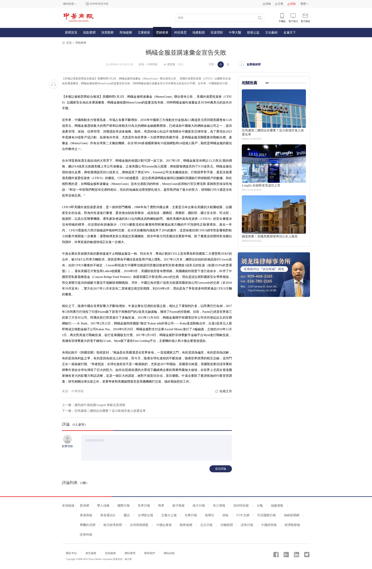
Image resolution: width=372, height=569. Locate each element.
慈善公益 (253, 32)
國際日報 (123, 505)
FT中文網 (242, 515)
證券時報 (86, 534)
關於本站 (71, 553)
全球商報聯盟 (139, 525)
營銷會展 (162, 32)
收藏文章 (226, 391)
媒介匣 (128, 559)
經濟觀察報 (292, 525)
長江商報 (219, 505)
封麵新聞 (226, 525)
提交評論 (220, 468)
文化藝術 (271, 32)
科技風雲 (180, 32)
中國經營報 (269, 525)
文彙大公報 (169, 515)
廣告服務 (90, 553)
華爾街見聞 (87, 525)
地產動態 (198, 32)
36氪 (260, 505)
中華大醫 (235, 32)
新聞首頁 (71, 32)
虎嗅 (225, 515)
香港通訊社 (108, 515)
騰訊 (127, 515)
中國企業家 (164, 525)
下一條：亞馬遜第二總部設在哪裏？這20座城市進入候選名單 (104, 410)
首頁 (69, 42)
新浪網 (84, 505)
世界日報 (144, 505)
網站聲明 (130, 553)
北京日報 (206, 525)
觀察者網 (186, 525)
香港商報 (86, 515)
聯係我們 (149, 553)
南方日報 (199, 505)
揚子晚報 (178, 505)
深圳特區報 (241, 505)
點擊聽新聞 (254, 64)
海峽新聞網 (291, 515)
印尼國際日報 (266, 515)
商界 (161, 505)
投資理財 (217, 32)
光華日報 (191, 515)
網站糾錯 (169, 553)
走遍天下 (289, 32)
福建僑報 (277, 505)
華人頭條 (103, 505)
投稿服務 (110, 553)
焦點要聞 (89, 32)
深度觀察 (107, 32)
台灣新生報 (145, 515)
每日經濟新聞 (112, 525)
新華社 (209, 515)
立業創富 (144, 32)
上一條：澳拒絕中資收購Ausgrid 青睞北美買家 (93, 405)
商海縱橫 (126, 32)
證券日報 (247, 525)
